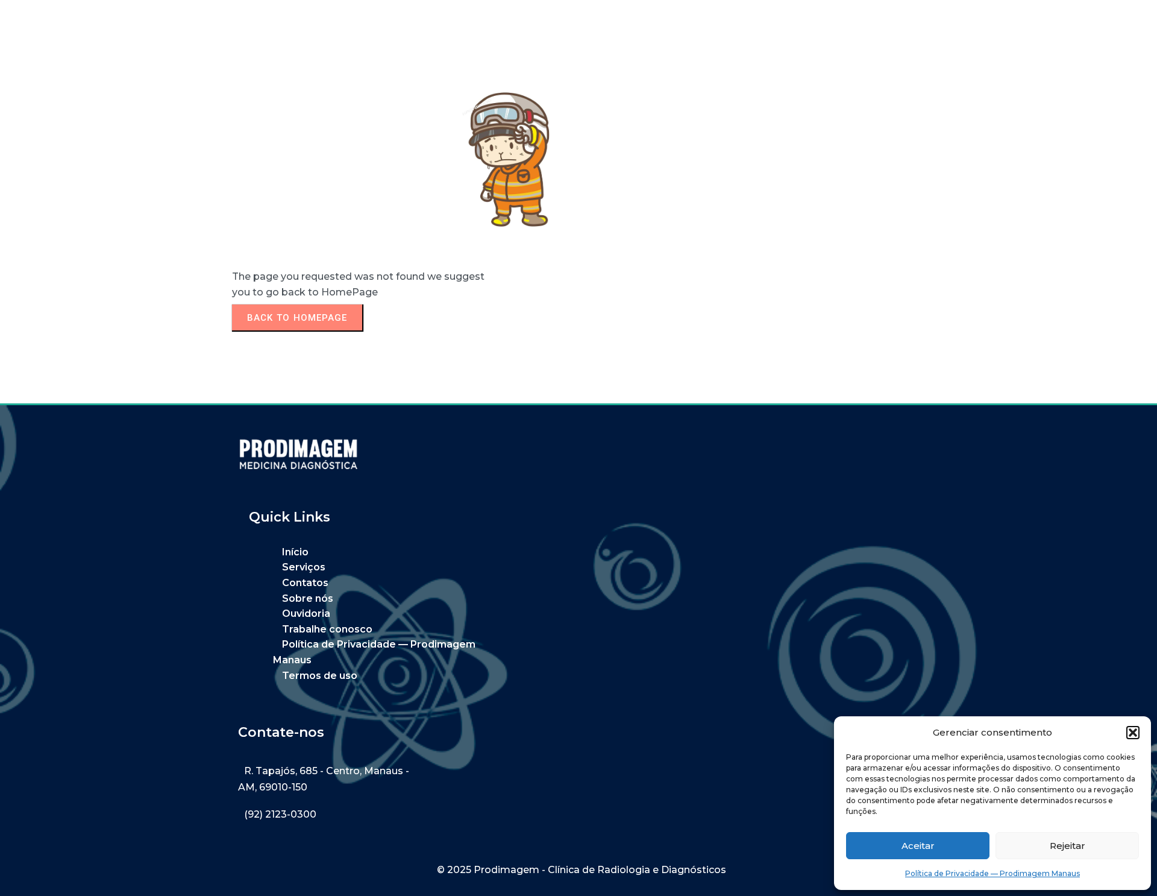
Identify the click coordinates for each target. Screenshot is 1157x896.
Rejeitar (1067, 845)
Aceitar (918, 845)
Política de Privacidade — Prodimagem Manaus (992, 873)
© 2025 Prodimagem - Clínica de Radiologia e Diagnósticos (581, 869)
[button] (1133, 733)
